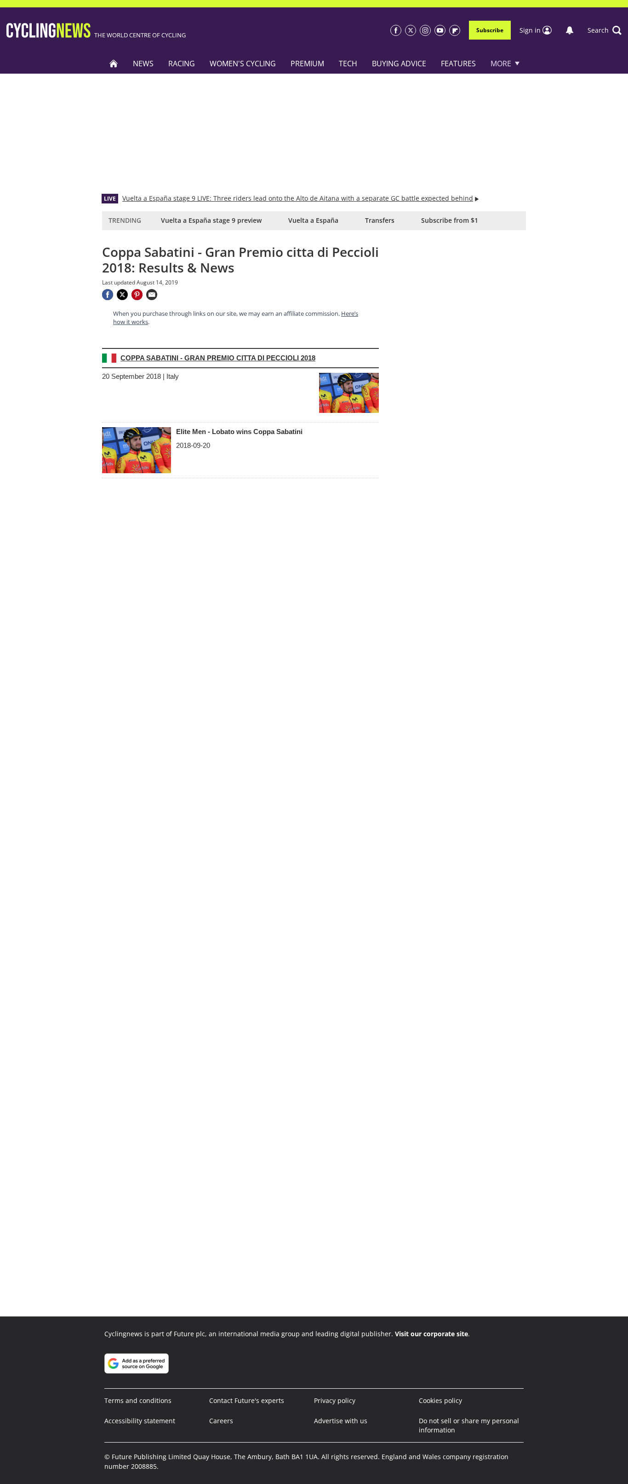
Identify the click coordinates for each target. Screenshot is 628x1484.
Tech (348, 63)
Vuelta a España (313, 220)
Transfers (379, 220)
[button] (605, 30)
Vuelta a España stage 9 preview (211, 220)
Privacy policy (334, 1400)
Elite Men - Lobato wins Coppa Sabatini (239, 431)
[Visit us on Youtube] (439, 30)
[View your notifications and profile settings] (569, 30)
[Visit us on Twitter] (410, 30)
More (501, 63)
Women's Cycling (243, 63)
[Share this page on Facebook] (107, 294)
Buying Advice (399, 63)
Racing (181, 63)
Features (458, 63)
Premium (307, 63)
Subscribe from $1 (449, 220)
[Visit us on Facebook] (395, 30)
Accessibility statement (139, 1420)
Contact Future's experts (246, 1400)
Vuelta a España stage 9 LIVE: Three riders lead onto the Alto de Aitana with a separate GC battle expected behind (297, 198)
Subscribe (489, 30)
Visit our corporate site (431, 1333)
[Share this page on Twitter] (122, 294)
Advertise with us (340, 1420)
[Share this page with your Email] (151, 294)
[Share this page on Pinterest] (137, 294)
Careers (221, 1420)
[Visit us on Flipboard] (454, 30)
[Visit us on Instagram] (425, 30)
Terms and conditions (137, 1400)
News (143, 63)
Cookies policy (440, 1400)
